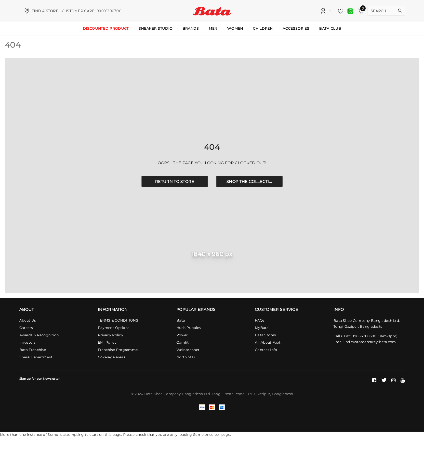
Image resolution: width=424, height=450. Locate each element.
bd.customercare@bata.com (370, 342)
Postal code (234, 394)
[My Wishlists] (339, 11)
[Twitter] (383, 380)
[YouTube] (402, 380)
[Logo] (212, 10)
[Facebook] (374, 380)
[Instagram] (393, 380)
